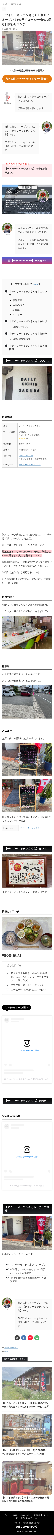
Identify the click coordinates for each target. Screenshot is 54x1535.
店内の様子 (18, 305)
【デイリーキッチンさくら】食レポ (28, 321)
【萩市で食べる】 (11, 1348)
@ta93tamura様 (21, 339)
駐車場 (16, 309)
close (36, 284)
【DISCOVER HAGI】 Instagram (28, 260)
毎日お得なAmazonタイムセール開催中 (27, 78)
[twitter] (17, 1337)
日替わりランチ (21, 326)
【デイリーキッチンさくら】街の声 (28, 333)
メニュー (17, 314)
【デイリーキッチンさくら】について (28, 293)
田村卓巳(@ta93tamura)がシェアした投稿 (27, 1186)
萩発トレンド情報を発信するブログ (27, 1523)
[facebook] (23, 1337)
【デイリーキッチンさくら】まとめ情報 (28, 347)
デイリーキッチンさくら (29, 464)
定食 (6, 1351)
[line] (36, 1337)
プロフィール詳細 (10, 1515)
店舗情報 (17, 300)
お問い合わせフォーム (29, 1518)
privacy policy (25, 1515)
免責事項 (37, 1515)
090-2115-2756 (26, 455)
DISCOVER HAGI (27, 1526)
